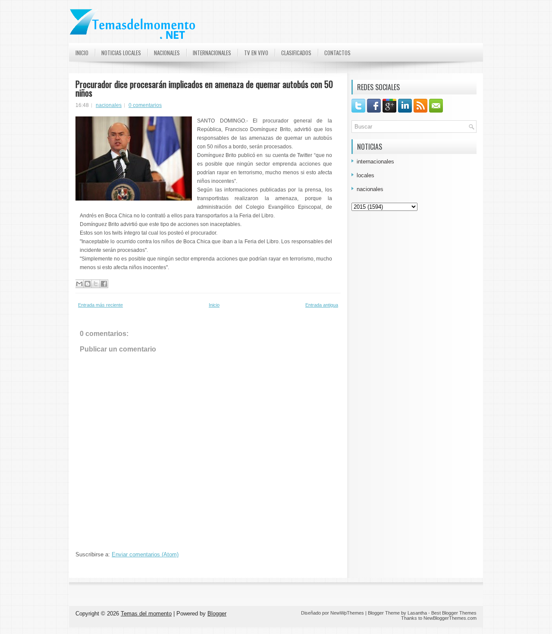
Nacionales (167, 52)
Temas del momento (146, 613)
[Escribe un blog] (87, 283)
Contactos (337, 52)
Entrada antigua (321, 305)
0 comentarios (145, 105)
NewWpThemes (347, 612)
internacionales (375, 161)
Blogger (216, 613)
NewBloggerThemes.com (450, 618)
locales (365, 175)
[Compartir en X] (95, 283)
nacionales (109, 105)
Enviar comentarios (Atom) (145, 554)
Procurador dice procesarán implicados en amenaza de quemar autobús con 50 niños (204, 88)
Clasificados (296, 52)
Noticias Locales (121, 52)
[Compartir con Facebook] (104, 283)
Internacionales (212, 52)
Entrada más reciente (100, 305)
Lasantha (417, 612)
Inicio (81, 52)
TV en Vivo (256, 52)
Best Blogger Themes (454, 612)
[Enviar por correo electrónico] (79, 283)
